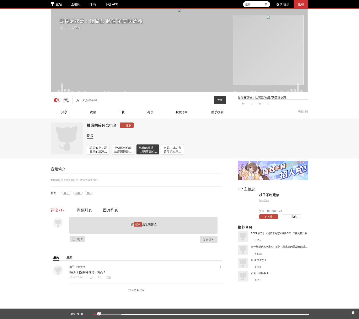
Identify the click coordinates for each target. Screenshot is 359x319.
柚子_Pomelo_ (77, 266)
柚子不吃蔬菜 (269, 195)
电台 (66, 193)
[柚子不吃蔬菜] (247, 202)
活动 (93, 4)
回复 (108, 277)
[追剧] (127, 125)
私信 (294, 216)
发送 (220, 100)
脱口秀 (76, 27)
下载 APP (111, 4)
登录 (138, 224)
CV (89, 193)
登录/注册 (283, 4)
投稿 (301, 4)
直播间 (75, 4)
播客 (63, 27)
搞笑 (77, 193)
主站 (59, 4)
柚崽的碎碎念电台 (102, 125)
